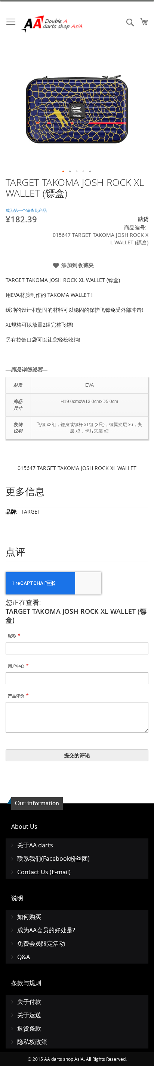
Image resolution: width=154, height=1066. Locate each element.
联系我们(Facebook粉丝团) (53, 858)
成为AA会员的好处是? (46, 930)
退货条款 (29, 1028)
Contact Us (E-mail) (44, 872)
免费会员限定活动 (41, 943)
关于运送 (29, 1015)
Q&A (23, 957)
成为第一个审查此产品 (26, 210)
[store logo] (52, 24)
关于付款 (29, 1001)
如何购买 (29, 917)
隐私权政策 (32, 1042)
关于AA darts (35, 845)
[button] (63, 171)
